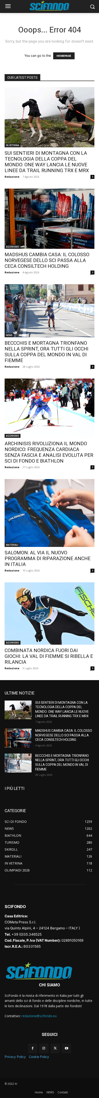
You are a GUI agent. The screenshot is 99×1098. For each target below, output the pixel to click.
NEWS (9, 335)
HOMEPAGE (64, 55)
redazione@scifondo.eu (39, 1016)
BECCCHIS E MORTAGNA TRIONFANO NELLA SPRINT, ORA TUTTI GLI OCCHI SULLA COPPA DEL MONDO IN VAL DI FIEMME (46, 351)
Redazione (12, 176)
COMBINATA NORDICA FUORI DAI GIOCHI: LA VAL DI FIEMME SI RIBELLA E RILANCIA (49, 656)
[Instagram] (43, 1048)
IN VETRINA (12, 145)
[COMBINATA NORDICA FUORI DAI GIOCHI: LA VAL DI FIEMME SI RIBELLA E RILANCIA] (49, 613)
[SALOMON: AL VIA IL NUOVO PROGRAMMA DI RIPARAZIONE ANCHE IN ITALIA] (49, 513)
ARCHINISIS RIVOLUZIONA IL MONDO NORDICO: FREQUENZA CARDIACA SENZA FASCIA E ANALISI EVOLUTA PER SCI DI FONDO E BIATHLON (49, 452)
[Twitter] (55, 1048)
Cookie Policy (39, 1057)
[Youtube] (66, 1048)
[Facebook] (32, 1048)
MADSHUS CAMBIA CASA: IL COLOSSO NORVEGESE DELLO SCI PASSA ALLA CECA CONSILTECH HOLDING (47, 260)
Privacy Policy (15, 1057)
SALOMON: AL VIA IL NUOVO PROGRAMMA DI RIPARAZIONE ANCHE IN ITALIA (47, 558)
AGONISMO (12, 246)
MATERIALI (12, 544)
